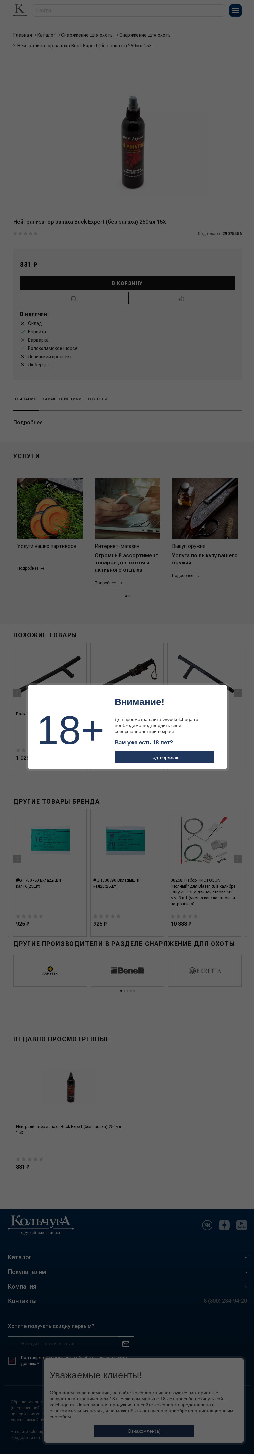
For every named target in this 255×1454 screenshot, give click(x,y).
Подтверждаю (164, 757)
